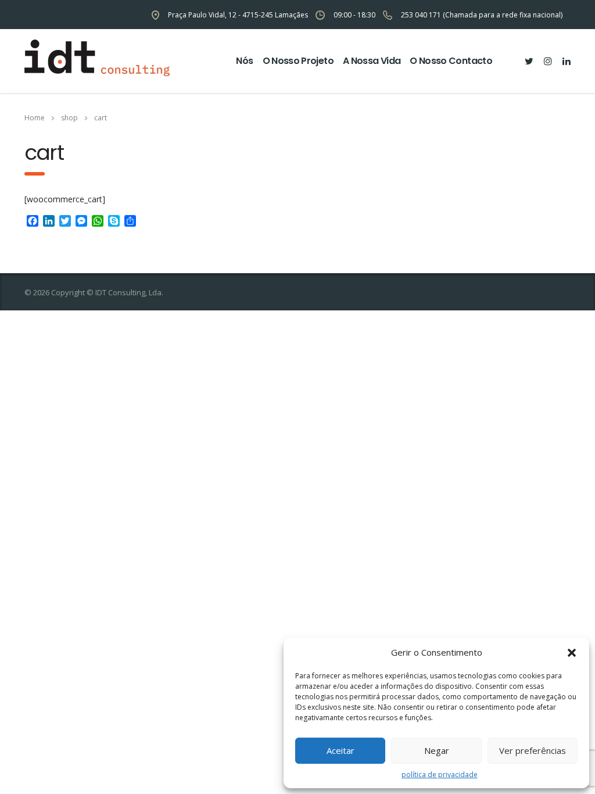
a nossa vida (371, 60)
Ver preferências (532, 750)
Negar (436, 750)
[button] (572, 653)
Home (34, 118)
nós (244, 60)
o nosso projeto (298, 60)
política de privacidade (440, 774)
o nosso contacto (451, 60)
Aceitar (340, 750)
